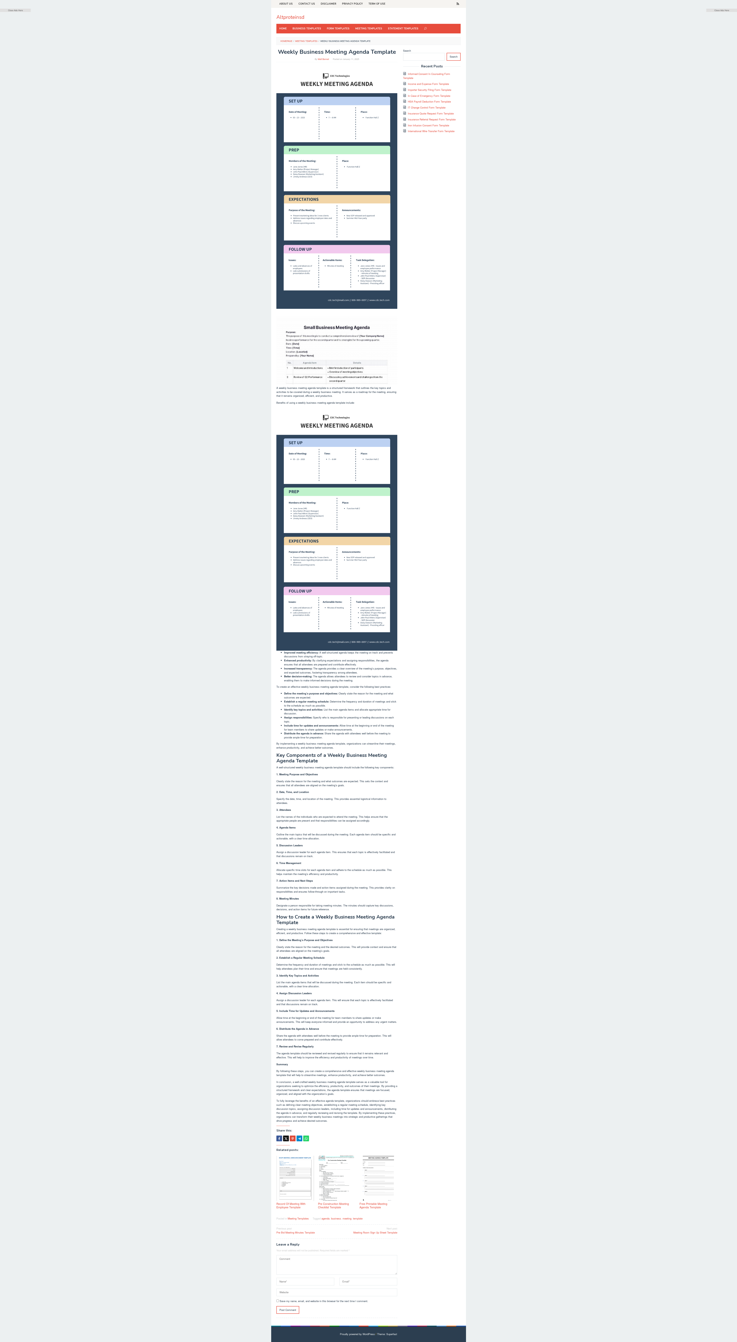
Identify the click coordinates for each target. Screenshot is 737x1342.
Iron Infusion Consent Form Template (428, 125)
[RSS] (458, 4)
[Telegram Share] (299, 1138)
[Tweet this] (286, 1138)
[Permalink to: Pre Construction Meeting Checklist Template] (337, 1178)
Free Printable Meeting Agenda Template (373, 1205)
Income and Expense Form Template (428, 84)
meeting (347, 1218)
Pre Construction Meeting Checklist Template (333, 1205)
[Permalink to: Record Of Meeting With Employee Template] (295, 1178)
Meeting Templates (298, 1218)
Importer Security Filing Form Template (429, 90)
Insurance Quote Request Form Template (431, 113)
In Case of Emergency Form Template (429, 96)
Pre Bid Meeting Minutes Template (295, 1230)
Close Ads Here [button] (15, 10)
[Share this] (279, 1138)
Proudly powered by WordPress (357, 1334)
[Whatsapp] (306, 1138)
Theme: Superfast (387, 1334)
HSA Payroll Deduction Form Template (429, 101)
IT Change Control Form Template (426, 107)
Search (407, 50)
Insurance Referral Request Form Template (432, 119)
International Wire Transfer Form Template (431, 131)
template (358, 1218)
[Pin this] (293, 1138)
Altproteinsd (290, 17)
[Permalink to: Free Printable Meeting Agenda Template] (378, 1178)
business (336, 1218)
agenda (325, 1218)
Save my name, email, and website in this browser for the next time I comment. (324, 1301)
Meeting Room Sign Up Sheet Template (375, 1230)
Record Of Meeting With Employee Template (291, 1205)
